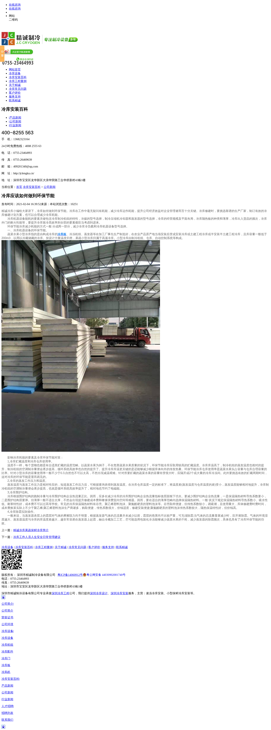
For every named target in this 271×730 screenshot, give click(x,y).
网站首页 (15, 69)
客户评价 (15, 92)
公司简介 (7, 603)
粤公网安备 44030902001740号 (106, 574)
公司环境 (7, 624)
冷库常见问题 (18, 88)
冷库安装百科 (18, 77)
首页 (19, 186)
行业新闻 (15, 125)
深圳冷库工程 (60, 593)
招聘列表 (7, 713)
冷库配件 (7, 651)
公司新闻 (15, 121)
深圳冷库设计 (99, 593)
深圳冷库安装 (119, 593)
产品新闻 (15, 117)
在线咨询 (15, 4)
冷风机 (5, 672)
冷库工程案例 (18, 81)
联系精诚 (15, 100)
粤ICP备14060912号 (70, 574)
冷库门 (5, 658)
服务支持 (15, 96)
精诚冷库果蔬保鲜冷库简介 (31, 530)
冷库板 (5, 665)
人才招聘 (7, 706)
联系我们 (7, 719)
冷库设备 (15, 73)
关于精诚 (15, 85)
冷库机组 (7, 644)
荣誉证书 (7, 617)
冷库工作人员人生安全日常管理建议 (36, 537)
